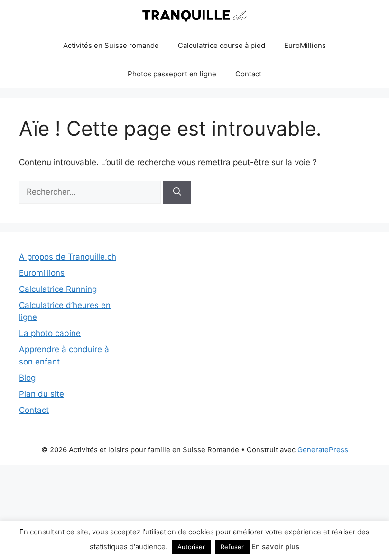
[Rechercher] (177, 192)
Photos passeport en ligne (172, 73)
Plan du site (41, 394)
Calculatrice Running (58, 289)
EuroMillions (305, 45)
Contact (248, 73)
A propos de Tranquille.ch (67, 256)
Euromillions (42, 273)
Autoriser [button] (191, 547)
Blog (27, 378)
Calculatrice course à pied (221, 45)
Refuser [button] (232, 547)
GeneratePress (322, 449)
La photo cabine (50, 333)
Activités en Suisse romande (111, 45)
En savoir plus (275, 546)
